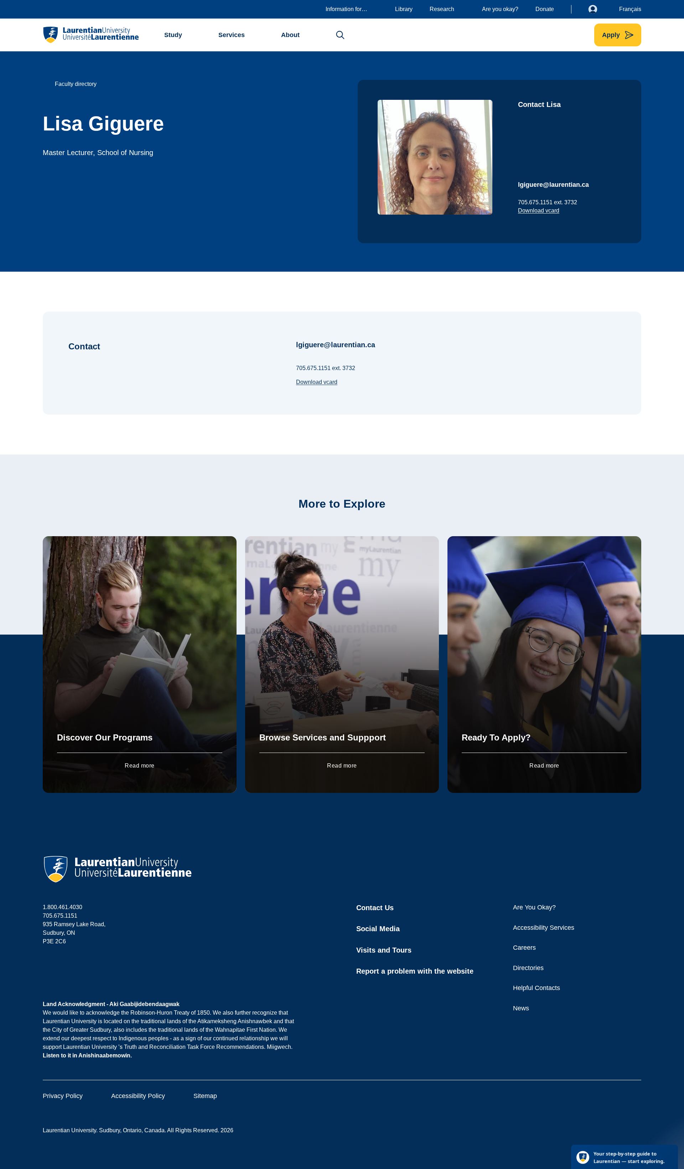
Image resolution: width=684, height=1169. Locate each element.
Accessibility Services (543, 927)
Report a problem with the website (414, 971)
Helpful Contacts (536, 987)
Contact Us (375, 908)
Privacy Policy (63, 1095)
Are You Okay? (534, 907)
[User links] (598, 9)
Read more (139, 766)
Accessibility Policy (138, 1095)
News (521, 1008)
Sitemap (205, 1095)
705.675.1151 (60, 916)
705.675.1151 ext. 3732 (547, 202)
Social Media (378, 929)
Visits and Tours (383, 950)
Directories (528, 967)
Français (630, 9)
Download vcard (538, 210)
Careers (524, 947)
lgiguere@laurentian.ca (553, 184)
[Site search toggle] (340, 35)
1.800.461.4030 (62, 907)
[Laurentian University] (91, 35)
